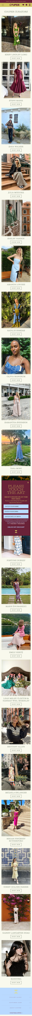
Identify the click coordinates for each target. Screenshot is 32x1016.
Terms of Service (21, 523)
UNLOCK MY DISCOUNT (16, 527)
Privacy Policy (13, 523)
